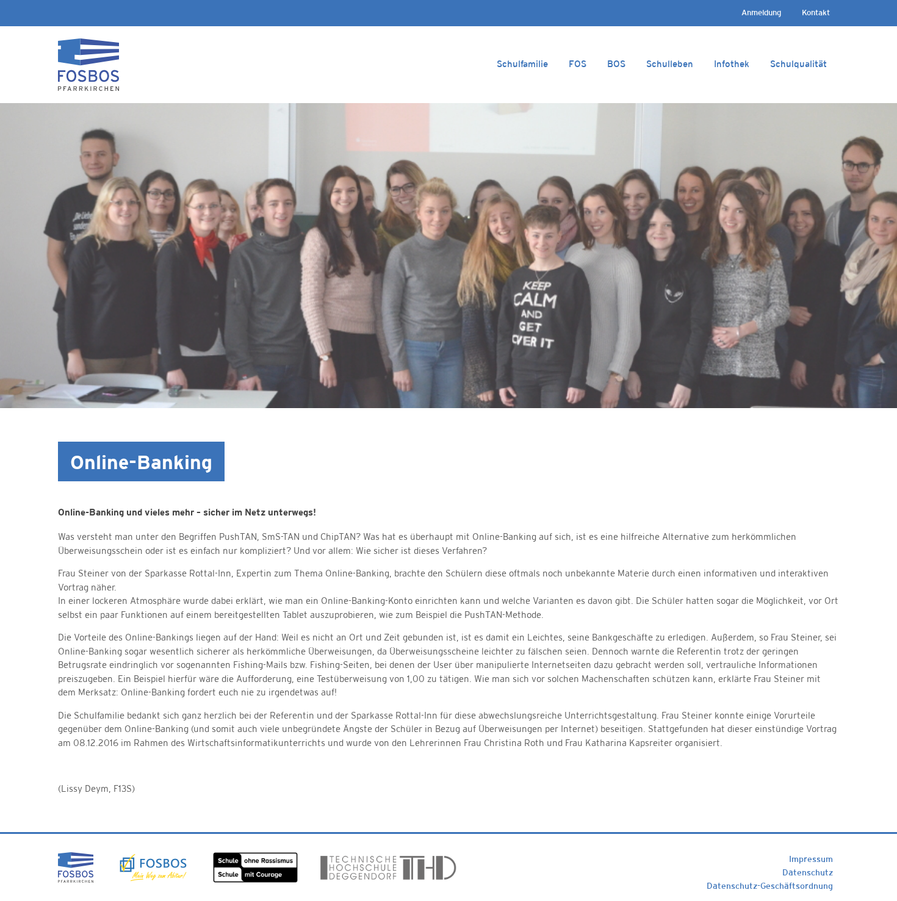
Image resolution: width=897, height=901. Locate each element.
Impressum (811, 859)
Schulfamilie (522, 64)
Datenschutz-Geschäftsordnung (770, 886)
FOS (577, 64)
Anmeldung (761, 12)
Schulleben (669, 64)
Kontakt (816, 12)
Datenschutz (807, 872)
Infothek (731, 64)
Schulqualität (798, 64)
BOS (616, 64)
